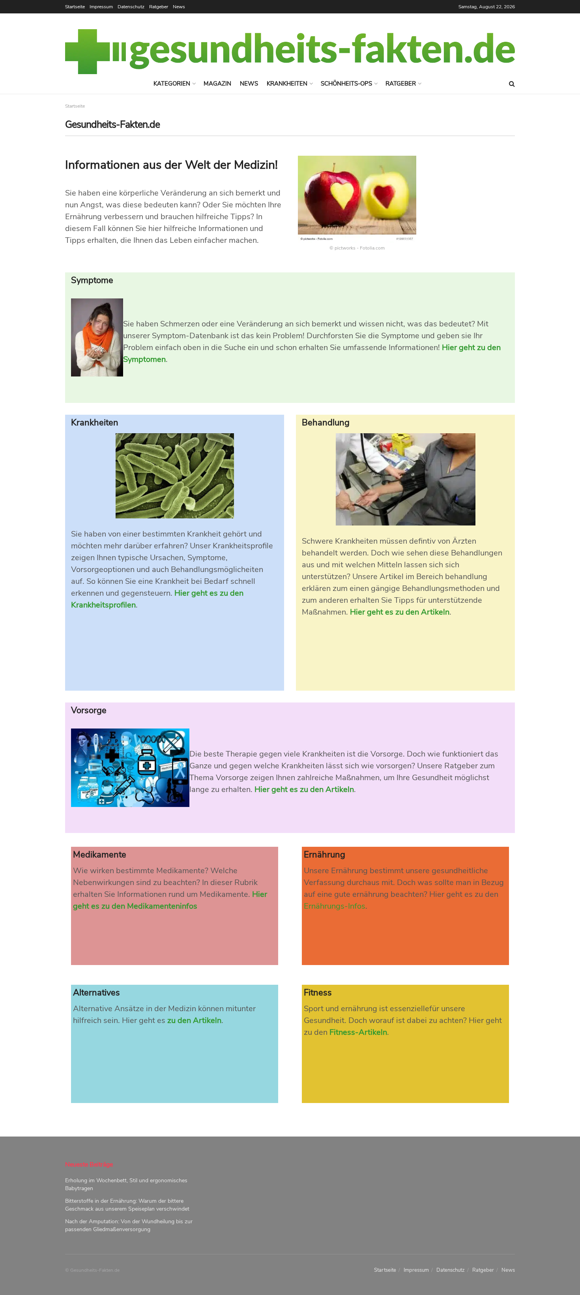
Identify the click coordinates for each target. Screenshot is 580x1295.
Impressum (101, 7)
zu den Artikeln (194, 1020)
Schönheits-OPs (346, 84)
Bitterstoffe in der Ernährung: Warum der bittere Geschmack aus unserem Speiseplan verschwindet (127, 1205)
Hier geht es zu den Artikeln (399, 612)
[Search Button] (512, 84)
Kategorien (171, 84)
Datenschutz (131, 7)
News (179, 7)
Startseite (75, 7)
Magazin (217, 84)
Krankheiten (287, 84)
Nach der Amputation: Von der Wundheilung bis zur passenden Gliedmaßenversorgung (129, 1225)
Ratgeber (158, 7)
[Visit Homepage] (290, 51)
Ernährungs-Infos (334, 906)
